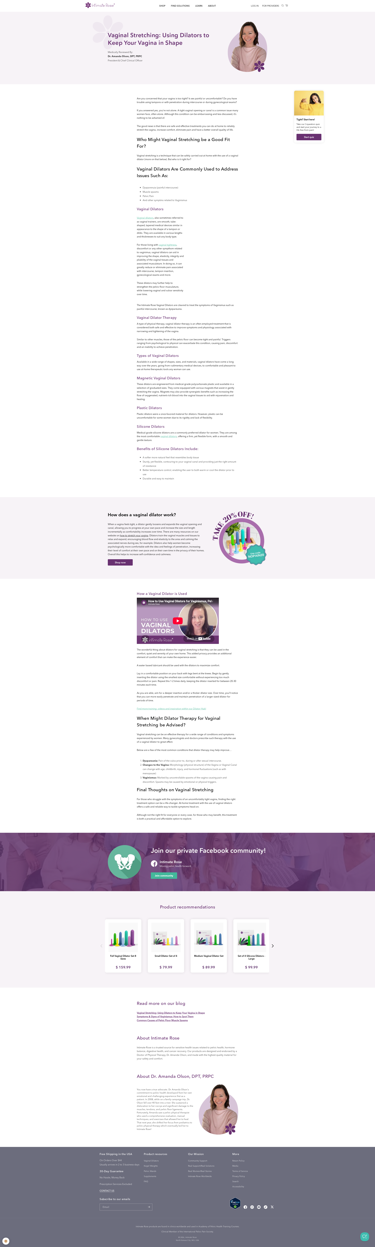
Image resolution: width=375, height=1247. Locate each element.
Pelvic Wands (150, 1171)
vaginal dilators (168, 436)
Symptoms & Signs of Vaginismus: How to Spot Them (165, 1016)
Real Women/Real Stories (200, 1171)
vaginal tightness (168, 244)
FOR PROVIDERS (270, 5)
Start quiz (309, 137)
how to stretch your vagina (134, 535)
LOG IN (255, 5)
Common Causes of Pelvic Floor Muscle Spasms (162, 1020)
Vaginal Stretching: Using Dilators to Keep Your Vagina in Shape (171, 1012)
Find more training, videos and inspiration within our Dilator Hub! (171, 708)
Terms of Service (240, 1171)
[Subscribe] (149, 1207)
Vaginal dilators (145, 217)
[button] (162, 6)
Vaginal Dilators (151, 1160)
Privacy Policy (238, 1176)
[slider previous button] (101, 946)
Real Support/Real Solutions (201, 1165)
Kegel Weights (151, 1165)
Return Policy (238, 1160)
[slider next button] (272, 946)
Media (235, 1165)
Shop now (120, 562)
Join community (164, 875)
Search (235, 1181)
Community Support (197, 1160)
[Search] (283, 5)
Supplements (150, 1176)
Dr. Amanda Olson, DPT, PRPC (125, 56)
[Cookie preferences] (5, 1241)
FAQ (146, 1181)
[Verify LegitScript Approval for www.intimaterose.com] (235, 1204)
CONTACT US (107, 1190)
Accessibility (238, 1186)
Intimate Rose (191, 1237)
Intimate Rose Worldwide (200, 1176)
